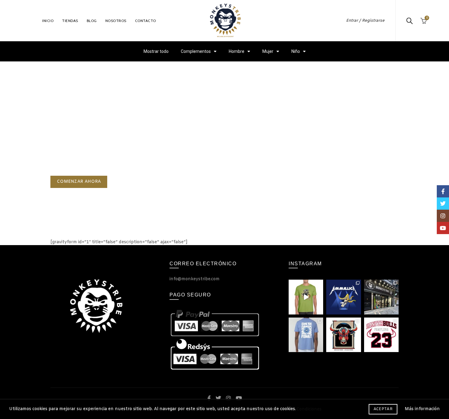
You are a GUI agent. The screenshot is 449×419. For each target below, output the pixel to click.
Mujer (267, 51)
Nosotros (115, 20)
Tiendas (70, 20)
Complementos (196, 51)
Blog (92, 20)
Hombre (236, 51)
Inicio (47, 20)
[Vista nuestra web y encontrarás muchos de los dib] (306, 297)
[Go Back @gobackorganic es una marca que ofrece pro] (306, 335)
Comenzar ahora (79, 182)
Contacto (145, 20)
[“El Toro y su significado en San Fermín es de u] (343, 335)
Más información (422, 409)
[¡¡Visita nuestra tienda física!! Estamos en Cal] (381, 297)
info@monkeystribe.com (195, 279)
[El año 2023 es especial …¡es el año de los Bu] (381, 335)
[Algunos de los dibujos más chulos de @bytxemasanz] (343, 297)
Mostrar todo (156, 51)
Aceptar (383, 409)
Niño (295, 51)
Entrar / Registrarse (365, 20)
